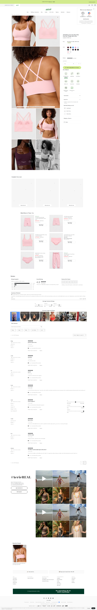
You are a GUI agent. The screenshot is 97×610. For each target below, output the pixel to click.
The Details (66, 95)
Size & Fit (66, 99)
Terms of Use (32, 602)
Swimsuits (62, 12)
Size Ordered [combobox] (34, 330)
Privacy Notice (71, 607)
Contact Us (14, 581)
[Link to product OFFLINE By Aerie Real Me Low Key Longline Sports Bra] (27, 241)
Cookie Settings (63, 602)
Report (41, 350)
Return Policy (15, 579)
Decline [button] (89, 608)
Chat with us (69, 113)
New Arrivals (59, 583)
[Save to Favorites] (58, 17)
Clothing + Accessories (35, 12)
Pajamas (57, 12)
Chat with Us (31, 571)
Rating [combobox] (13, 330)
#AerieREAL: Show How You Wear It (48, 579)
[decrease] (77, 63)
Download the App (45, 581)
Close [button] (93, 608)
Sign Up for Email (30, 578)
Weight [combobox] (26, 330)
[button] (83, 14)
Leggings (58, 578)
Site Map (73, 582)
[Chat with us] (65, 114)
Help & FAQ (15, 582)
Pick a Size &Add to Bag (41, 225)
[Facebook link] (48, 598)
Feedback (14, 583)
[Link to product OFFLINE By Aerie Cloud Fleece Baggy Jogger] (56, 260)
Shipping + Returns (67, 118)
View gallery (19, 491)
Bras (41, 12)
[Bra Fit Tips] (65, 111)
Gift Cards (58, 585)
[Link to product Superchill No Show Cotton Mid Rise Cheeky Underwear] (56, 241)
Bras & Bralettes (59, 579)
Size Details (65, 60)
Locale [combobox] (42, 330)
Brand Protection (70, 602)
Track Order (15, 578)
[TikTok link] (46, 598)
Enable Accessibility (92, 1)
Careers (73, 581)
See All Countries (86, 18)
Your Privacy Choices (9, 608)
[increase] (80, 63)
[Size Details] (65, 108)
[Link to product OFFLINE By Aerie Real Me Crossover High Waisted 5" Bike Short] (27, 223)
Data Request (48, 602)
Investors (73, 579)
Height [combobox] (19, 330)
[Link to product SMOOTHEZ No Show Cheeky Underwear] (27, 260)
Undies (46, 12)
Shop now (50, 1)
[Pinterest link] (50, 598)
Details (54, 1)
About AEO (73, 578)
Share (67, 122)
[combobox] (80, 335)
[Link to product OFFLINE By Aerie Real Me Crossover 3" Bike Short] (56, 223)
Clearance (68, 12)
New (27, 12)
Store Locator (44, 578)
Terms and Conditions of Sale (40, 602)
